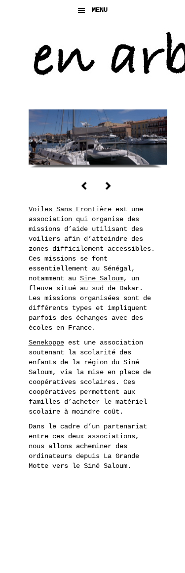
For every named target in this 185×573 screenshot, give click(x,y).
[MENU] (169, 15)
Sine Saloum (101, 278)
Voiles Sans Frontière (70, 209)
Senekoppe (46, 342)
